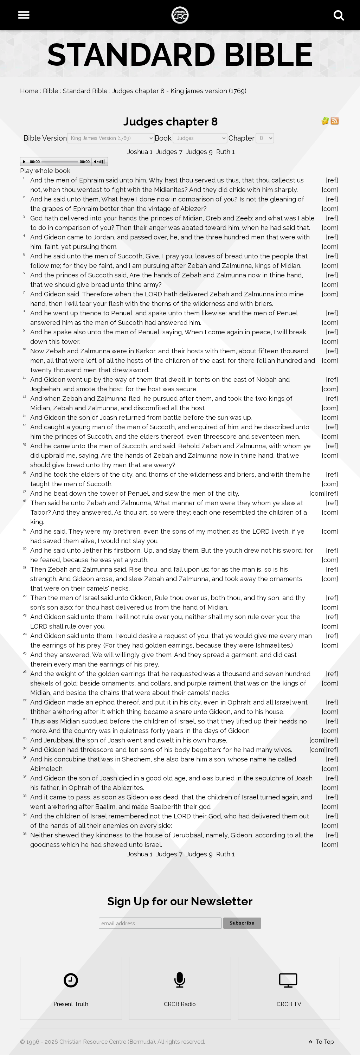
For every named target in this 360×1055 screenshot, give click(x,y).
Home (29, 91)
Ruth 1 (225, 151)
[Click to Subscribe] (325, 120)
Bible (50, 91)
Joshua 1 (140, 151)
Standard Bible (85, 91)
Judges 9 (199, 151)
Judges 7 (169, 151)
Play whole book (45, 170)
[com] (330, 189)
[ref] (332, 180)
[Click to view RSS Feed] (334, 120)
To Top (324, 1041)
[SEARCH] (340, 15)
